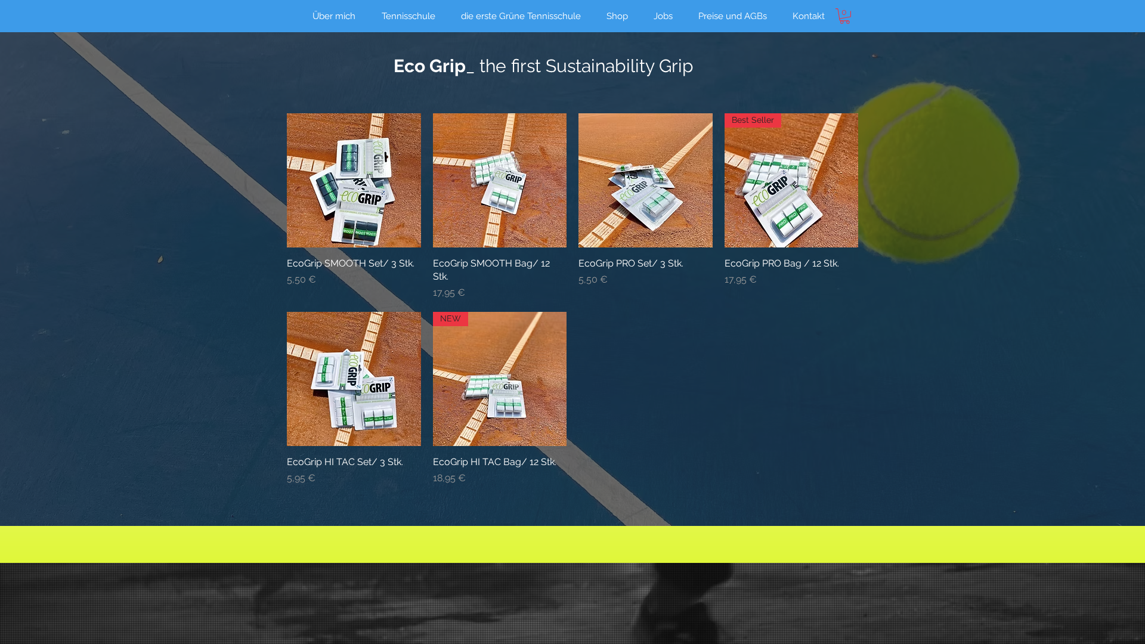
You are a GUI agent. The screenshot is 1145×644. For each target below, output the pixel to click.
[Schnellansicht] (354, 180)
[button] (844, 16)
